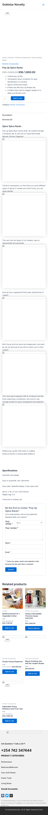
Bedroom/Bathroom (9, 767)
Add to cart (17, 98)
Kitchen (11, 57)
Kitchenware (6, 762)
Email (7, 552)
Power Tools (6, 778)
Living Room (6, 783)
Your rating (9, 522)
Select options (34, 628)
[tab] (24, 115)
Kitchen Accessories (22, 57)
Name (8, 543)
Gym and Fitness (8, 772)
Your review (11, 528)
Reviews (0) (7, 120)
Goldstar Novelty (13, 4)
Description (7, 115)
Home (4, 57)
